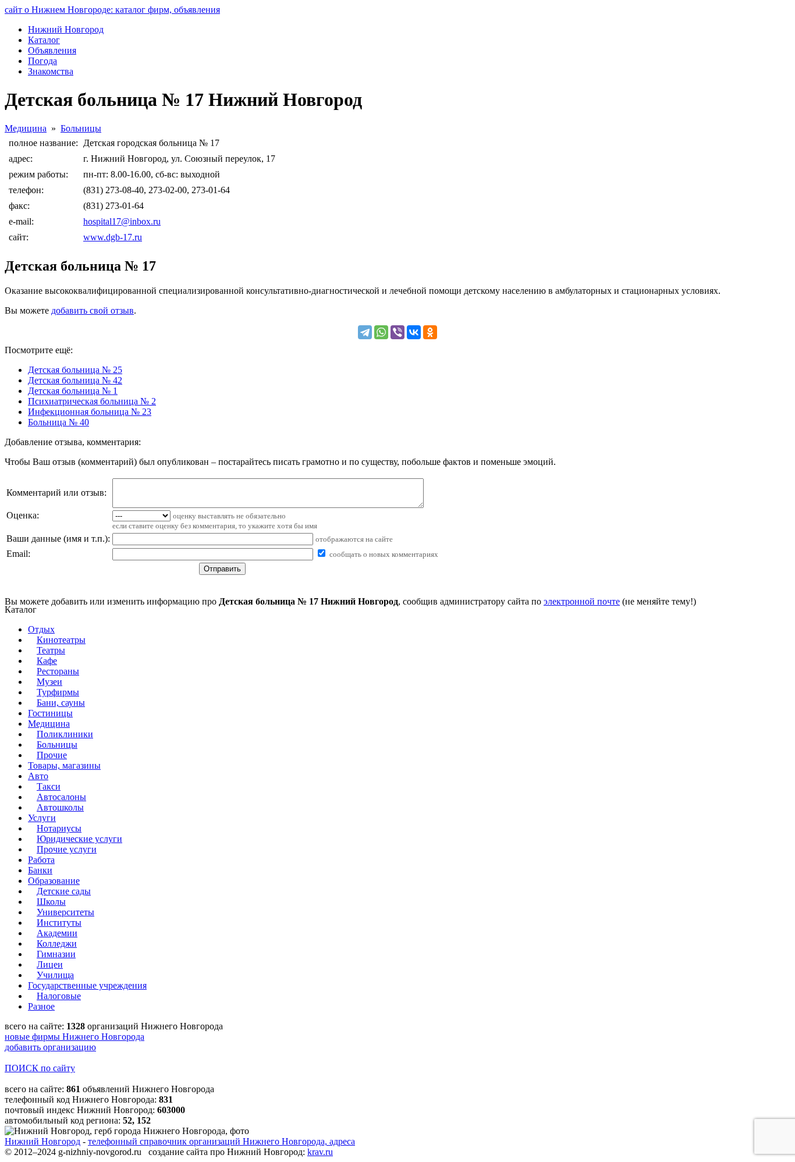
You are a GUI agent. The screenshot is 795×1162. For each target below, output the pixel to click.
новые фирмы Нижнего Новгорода (74, 1037)
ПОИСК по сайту (40, 1068)
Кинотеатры (61, 640)
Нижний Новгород (42, 1141)
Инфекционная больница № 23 (89, 412)
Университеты (65, 912)
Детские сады (64, 891)
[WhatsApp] (381, 332)
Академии (57, 933)
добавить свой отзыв (92, 310)
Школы (51, 902)
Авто (38, 776)
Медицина (26, 128)
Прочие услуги (67, 849)
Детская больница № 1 (73, 391)
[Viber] (397, 332)
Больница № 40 (58, 422)
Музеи (49, 682)
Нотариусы (59, 828)
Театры (51, 650)
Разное (41, 1006)
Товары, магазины (64, 765)
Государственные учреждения (87, 985)
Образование (54, 881)
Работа (41, 860)
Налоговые (59, 996)
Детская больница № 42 (75, 380)
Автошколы (60, 807)
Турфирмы (58, 692)
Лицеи (50, 964)
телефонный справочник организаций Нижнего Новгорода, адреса (221, 1141)
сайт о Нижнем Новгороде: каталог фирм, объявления (112, 10)
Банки (40, 870)
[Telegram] (365, 332)
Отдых (41, 629)
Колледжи (57, 943)
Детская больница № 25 (75, 370)
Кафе (47, 661)
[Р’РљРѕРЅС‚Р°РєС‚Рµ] (414, 332)
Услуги (42, 818)
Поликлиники (65, 734)
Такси (49, 786)
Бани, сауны (61, 703)
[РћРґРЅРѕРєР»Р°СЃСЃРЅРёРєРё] (430, 332)
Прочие (52, 755)
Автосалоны (61, 797)
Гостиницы (50, 713)
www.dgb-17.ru (112, 237)
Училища (55, 975)
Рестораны (58, 671)
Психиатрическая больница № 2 (92, 401)
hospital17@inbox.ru (122, 221)
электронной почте (582, 601)
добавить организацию (50, 1047)
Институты (59, 923)
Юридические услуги (79, 839)
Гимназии (56, 954)
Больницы (81, 128)
